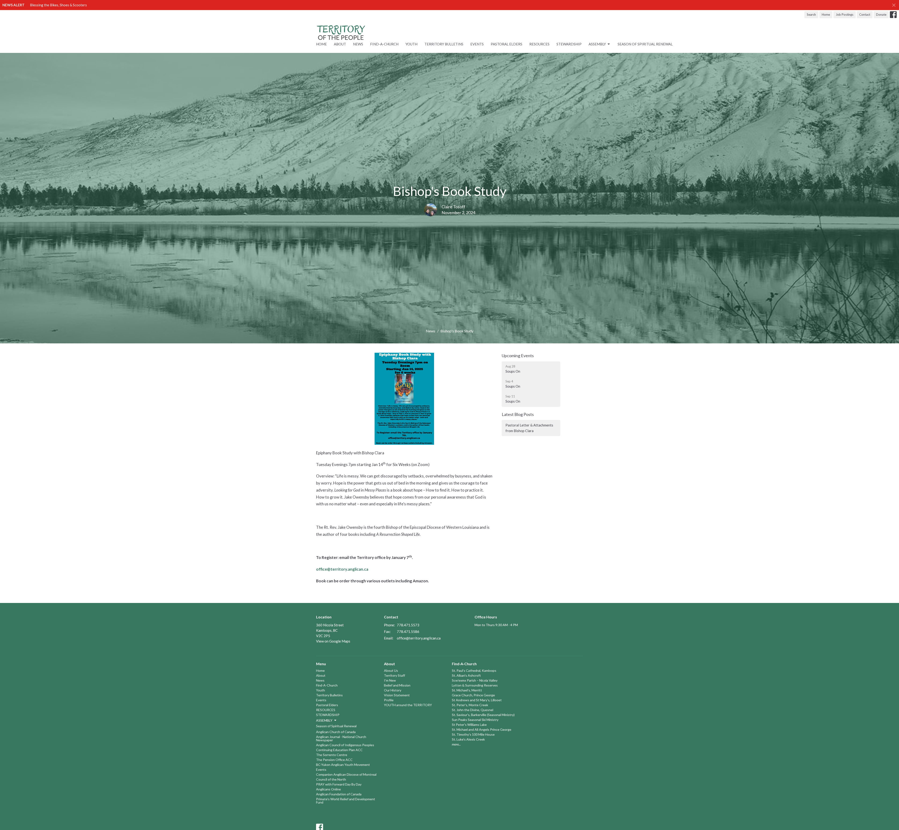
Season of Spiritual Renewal (645, 44)
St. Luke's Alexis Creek (468, 739)
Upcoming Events (518, 355)
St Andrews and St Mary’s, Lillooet (477, 700)
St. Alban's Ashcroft (466, 675)
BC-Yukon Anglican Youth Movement (343, 765)
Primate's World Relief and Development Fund (345, 800)
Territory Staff (394, 675)
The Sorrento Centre (331, 755)
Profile (389, 700)
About (340, 44)
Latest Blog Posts (518, 414)
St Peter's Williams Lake (469, 725)
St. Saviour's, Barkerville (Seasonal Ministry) (483, 715)
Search (811, 14)
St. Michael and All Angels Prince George (481, 729)
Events (477, 44)
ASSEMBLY (597, 44)
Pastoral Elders (506, 44)
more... (456, 744)
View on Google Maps (333, 641)
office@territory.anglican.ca (419, 638)
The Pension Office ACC (334, 760)
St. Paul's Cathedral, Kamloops (474, 670)
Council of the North (331, 779)
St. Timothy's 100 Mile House (473, 734)
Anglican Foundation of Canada (338, 794)
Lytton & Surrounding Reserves (475, 685)
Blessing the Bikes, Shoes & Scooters (58, 5)
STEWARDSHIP (569, 44)
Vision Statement (397, 695)
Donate (881, 14)
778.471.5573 (408, 625)
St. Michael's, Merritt (467, 690)
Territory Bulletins (443, 44)
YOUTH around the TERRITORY (408, 705)
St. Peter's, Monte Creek (470, 705)
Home (826, 14)
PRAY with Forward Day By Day (338, 784)
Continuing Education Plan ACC (339, 750)
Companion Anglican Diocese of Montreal (346, 774)
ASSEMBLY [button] (324, 720)
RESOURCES (539, 44)
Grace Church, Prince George (473, 695)
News (358, 44)
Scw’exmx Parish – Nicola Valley (474, 680)
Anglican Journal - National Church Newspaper (341, 738)
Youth (411, 44)
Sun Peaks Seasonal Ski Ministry (475, 720)
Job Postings (844, 14)
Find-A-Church (384, 44)
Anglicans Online (328, 789)
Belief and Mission (397, 685)
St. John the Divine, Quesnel (472, 710)
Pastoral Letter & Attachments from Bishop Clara (529, 428)
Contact (864, 14)
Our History (392, 690)
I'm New (390, 680)
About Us (391, 670)
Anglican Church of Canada (336, 732)
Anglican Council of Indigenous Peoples (345, 745)
